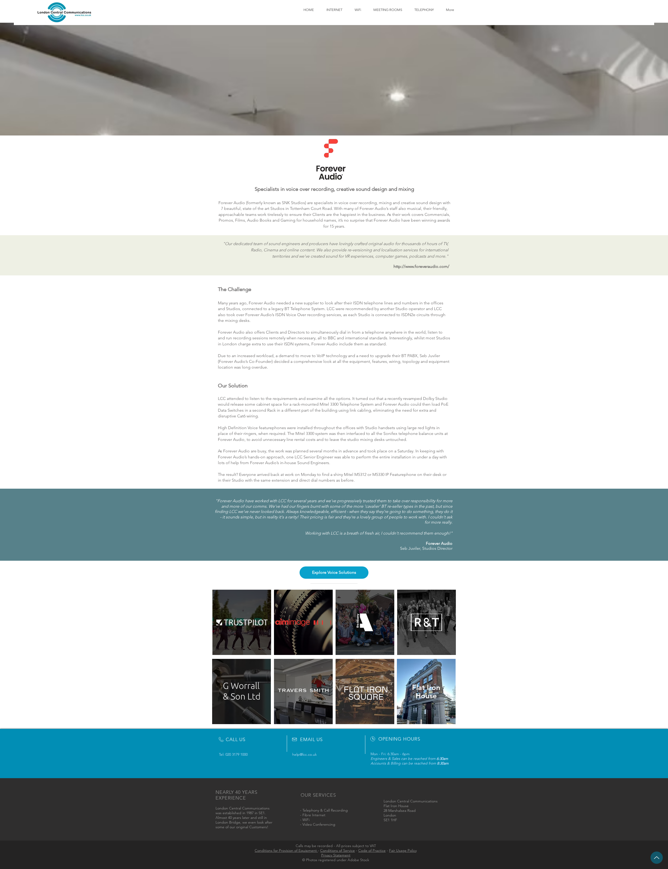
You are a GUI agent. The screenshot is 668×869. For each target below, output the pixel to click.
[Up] (657, 858)
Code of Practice (372, 850)
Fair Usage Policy (403, 850)
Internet (318, 815)
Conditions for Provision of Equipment (286, 850)
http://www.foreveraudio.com (420, 266)
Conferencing (324, 824)
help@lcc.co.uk (304, 754)
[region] (241, 622)
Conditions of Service (337, 850)
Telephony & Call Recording (325, 810)
